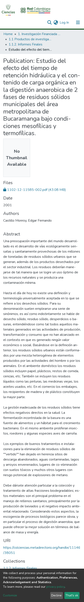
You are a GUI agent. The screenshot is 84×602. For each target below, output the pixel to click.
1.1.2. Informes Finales (25, 44)
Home (8, 34)
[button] (55, 22)
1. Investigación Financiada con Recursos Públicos (39, 34)
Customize (10, 595)
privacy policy (55, 587)
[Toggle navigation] (78, 22)
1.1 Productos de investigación (30, 39)
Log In (64, 22)
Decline (56, 595)
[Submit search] (49, 22)
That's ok (71, 595)
